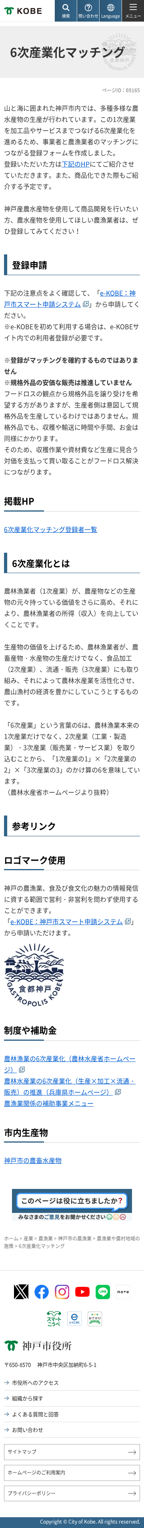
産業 (28, 1238)
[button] (65, 11)
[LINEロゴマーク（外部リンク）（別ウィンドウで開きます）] (103, 1292)
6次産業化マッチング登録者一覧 (50, 529)
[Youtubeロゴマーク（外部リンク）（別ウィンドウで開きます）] (82, 1292)
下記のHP (76, 164)
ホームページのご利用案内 (36, 1472)
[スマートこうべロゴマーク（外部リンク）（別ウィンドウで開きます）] (54, 1318)
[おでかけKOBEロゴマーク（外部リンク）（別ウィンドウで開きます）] (95, 1319)
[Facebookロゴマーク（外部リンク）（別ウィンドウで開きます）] (41, 1292)
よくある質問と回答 (35, 1414)
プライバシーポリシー (32, 1493)
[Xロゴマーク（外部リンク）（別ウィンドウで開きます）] (21, 1291)
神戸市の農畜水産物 (33, 1160)
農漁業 (45, 1238)
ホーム (11, 1238)
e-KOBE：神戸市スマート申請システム (66, 921)
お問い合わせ (27, 1429)
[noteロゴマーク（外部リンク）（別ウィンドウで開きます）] (123, 1292)
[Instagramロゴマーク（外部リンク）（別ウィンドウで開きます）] (62, 1292)
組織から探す (27, 1398)
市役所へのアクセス (35, 1382)
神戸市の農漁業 (75, 1238)
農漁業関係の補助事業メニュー (49, 1103)
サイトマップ (22, 1451)
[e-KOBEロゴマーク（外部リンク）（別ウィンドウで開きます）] (74, 1319)
